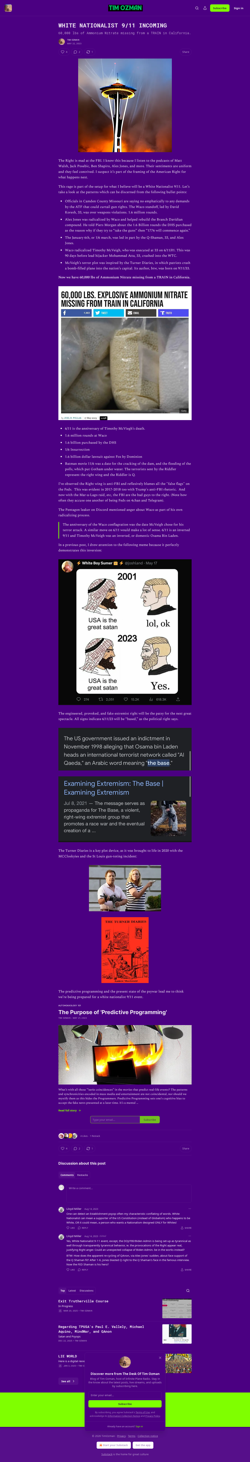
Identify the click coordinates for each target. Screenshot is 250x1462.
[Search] (197, 8)
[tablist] (74, 1175)
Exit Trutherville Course (83, 1301)
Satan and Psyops (69, 1336)
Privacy (121, 1436)
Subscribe (220, 8)
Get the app (143, 1445)
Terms (131, 1436)
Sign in (238, 8)
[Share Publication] (205, 8)
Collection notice (148, 1436)
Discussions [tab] (86, 1290)
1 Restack (95, 1136)
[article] (125, 1308)
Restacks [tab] (82, 1175)
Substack (106, 1454)
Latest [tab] (72, 1290)
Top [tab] (63, 1290)
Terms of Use (143, 1412)
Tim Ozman (73, 40)
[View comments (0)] (93, 1315)
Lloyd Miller (73, 1209)
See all (65, 1381)
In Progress (65, 1306)
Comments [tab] (67, 1175)
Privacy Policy (152, 1416)
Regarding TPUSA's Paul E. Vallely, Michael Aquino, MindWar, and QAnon (101, 1329)
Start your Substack (115, 1445)
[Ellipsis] (190, 1209)
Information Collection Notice (124, 1416)
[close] (160, 1358)
